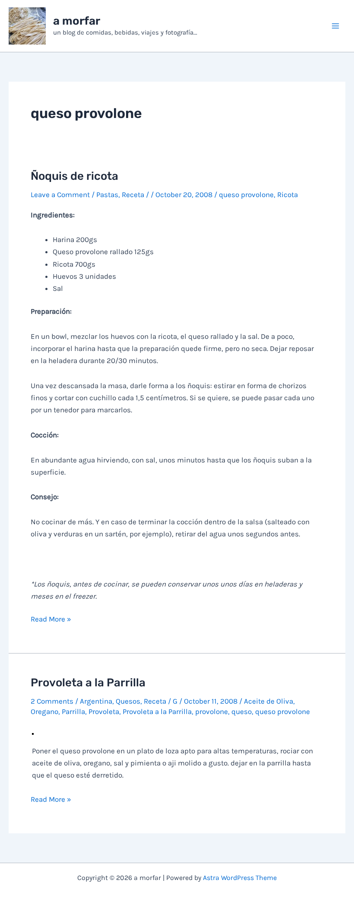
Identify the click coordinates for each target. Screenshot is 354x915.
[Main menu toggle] (336, 26)
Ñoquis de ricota (74, 176)
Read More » (51, 619)
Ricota (287, 194)
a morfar (76, 21)
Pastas (107, 194)
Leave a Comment (60, 194)
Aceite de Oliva (268, 701)
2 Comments (52, 701)
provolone (211, 711)
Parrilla (73, 711)
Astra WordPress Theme (240, 878)
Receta (133, 194)
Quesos (128, 701)
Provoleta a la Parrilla (88, 682)
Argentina (96, 701)
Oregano (44, 711)
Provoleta (103, 711)
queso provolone (246, 194)
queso (241, 711)
